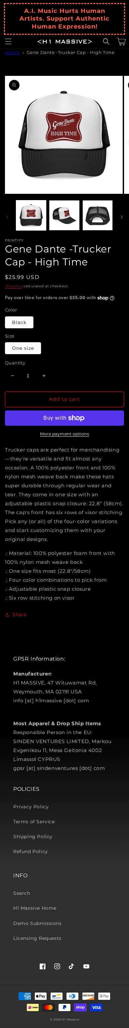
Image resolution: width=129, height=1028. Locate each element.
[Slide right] (121, 217)
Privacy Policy (31, 807)
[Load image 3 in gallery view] (97, 215)
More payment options (64, 433)
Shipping (13, 286)
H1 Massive (70, 1019)
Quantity (15, 362)
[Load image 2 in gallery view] (64, 215)
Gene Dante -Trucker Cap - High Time (71, 52)
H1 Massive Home (35, 908)
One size (23, 348)
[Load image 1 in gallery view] (31, 215)
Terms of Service (34, 822)
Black (19, 322)
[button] (8, 41)
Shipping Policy (33, 836)
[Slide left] (7, 217)
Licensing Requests (37, 938)
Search (21, 893)
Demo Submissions (37, 923)
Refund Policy (30, 851)
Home (12, 52)
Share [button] (20, 615)
